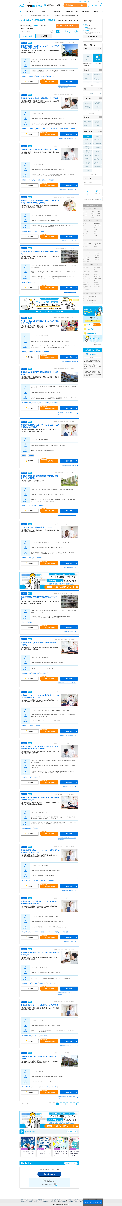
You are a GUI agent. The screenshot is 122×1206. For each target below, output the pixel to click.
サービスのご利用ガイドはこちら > (95, 342)
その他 (97, 125)
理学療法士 (23, 1201)
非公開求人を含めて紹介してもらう (67, 25)
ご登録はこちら (96, 324)
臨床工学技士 (54, 1201)
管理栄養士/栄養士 (73, 1201)
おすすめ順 (28, 36)
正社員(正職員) (87, 122)
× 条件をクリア (92, 39)
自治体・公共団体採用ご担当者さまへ (40, 1200)
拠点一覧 (95, 11)
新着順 (45, 36)
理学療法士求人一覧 (47, 15)
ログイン (95, 5)
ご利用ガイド (29, 11)
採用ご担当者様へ (83, 1)
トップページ (21, 11)
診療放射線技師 (63, 1201)
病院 (88, 75)
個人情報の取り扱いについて (59, 1200)
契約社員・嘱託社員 (97, 122)
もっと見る (91, 85)
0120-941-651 (52, 5)
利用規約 (69, 1200)
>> (77, 31)
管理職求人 (88, 103)
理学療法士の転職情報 (36, 15)
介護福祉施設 (97, 75)
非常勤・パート (88, 125)
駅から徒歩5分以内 (97, 103)
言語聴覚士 (38, 1201)
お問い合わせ (77, 1200)
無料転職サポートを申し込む (75, 5)
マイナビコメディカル (24, 15)
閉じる (91, 174)
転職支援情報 (69, 11)
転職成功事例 (56, 11)
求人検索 (42, 11)
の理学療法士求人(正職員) (40, 98)
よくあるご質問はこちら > (97, 344)
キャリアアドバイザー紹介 (82, 11)
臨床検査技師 (46, 1201)
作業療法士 (30, 1201)
